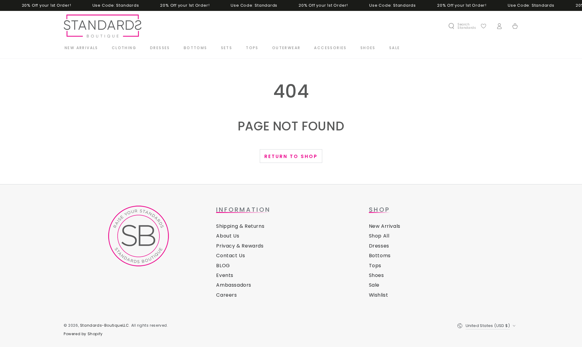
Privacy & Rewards (239, 245)
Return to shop (291, 156)
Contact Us (230, 255)
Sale (374, 284)
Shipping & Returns (240, 226)
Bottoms (380, 255)
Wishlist (378, 294)
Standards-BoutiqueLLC (104, 325)
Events (224, 275)
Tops (375, 265)
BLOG (223, 265)
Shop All (379, 235)
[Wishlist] (483, 26)
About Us (227, 235)
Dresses (379, 245)
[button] (462, 26)
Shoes (376, 275)
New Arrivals (384, 226)
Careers (226, 294)
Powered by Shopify (83, 334)
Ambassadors (233, 284)
